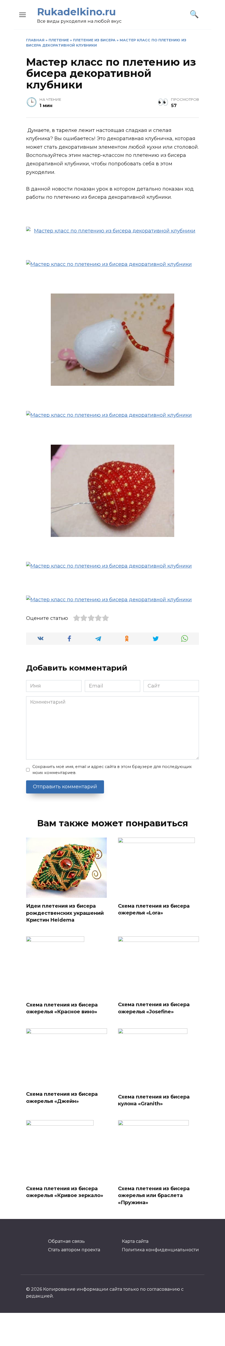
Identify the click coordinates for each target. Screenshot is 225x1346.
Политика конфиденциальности (160, 1249)
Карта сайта (135, 1241)
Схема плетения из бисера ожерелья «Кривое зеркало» (64, 1192)
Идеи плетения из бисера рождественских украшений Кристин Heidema (65, 913)
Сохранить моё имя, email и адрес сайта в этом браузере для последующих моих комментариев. (112, 769)
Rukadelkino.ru (76, 12)
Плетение (59, 40)
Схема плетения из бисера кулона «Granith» (154, 1100)
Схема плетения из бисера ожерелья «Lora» (154, 909)
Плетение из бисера (94, 40)
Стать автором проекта (74, 1249)
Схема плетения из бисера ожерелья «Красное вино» (62, 1008)
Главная (35, 40)
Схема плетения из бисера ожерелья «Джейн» (62, 1097)
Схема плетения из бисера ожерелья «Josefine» (154, 1008)
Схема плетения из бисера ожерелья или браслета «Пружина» (154, 1195)
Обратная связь (66, 1241)
